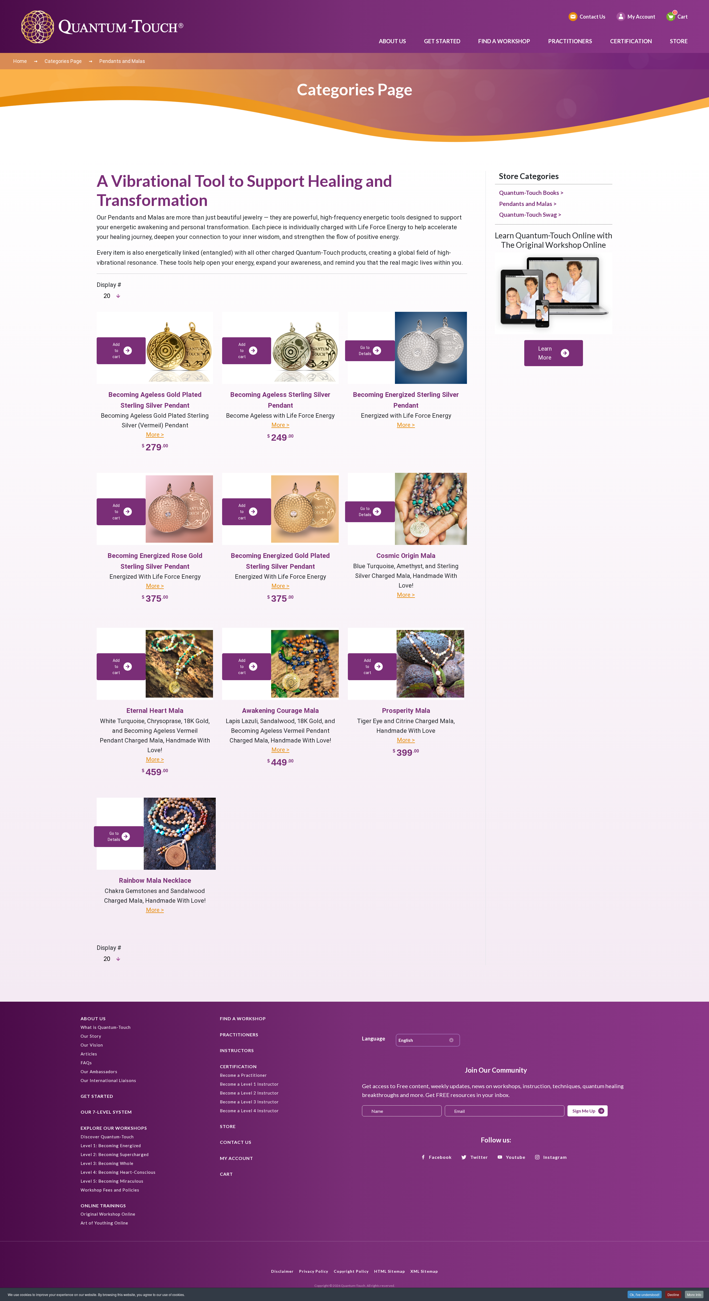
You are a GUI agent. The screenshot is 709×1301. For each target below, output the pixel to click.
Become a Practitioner (243, 1075)
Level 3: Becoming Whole (107, 1163)
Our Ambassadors (99, 1071)
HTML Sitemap (389, 1271)
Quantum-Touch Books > (531, 192)
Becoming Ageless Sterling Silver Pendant (280, 400)
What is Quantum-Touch (106, 1027)
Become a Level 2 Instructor (249, 1092)
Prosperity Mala (406, 711)
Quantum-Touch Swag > (530, 214)
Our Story (91, 1036)
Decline (673, 1294)
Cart (682, 17)
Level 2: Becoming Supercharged (115, 1154)
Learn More (545, 353)
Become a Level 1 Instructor (249, 1083)
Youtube (515, 1157)
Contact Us (592, 17)
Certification (631, 41)
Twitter (479, 1157)
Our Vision (92, 1044)
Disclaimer (282, 1271)
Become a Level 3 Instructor (249, 1101)
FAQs (86, 1062)
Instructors (237, 1050)
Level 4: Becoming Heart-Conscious (118, 1172)
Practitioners (570, 41)
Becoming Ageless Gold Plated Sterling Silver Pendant (155, 400)
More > (155, 434)
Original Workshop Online (108, 1213)
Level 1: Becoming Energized (111, 1145)
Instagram (555, 1157)
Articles (89, 1053)
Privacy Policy (313, 1271)
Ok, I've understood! (644, 1294)
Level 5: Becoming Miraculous (112, 1180)
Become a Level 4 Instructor (249, 1110)
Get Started (442, 41)
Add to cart (116, 350)
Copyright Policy (351, 1271)
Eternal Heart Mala (154, 711)
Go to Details (365, 350)
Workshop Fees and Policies (110, 1189)
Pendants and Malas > (528, 203)
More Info (694, 1294)
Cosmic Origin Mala (405, 556)
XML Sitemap (424, 1271)
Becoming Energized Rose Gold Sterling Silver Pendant (154, 561)
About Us (392, 41)
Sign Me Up (583, 1110)
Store (679, 41)
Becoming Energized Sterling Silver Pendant (406, 400)
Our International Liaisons (108, 1080)
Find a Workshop (504, 41)
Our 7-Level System (106, 1111)
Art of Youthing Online (104, 1222)
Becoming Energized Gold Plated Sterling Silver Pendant (280, 561)
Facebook (440, 1157)
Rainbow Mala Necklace (155, 880)
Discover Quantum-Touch (107, 1136)
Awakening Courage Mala (280, 711)
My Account (641, 17)
